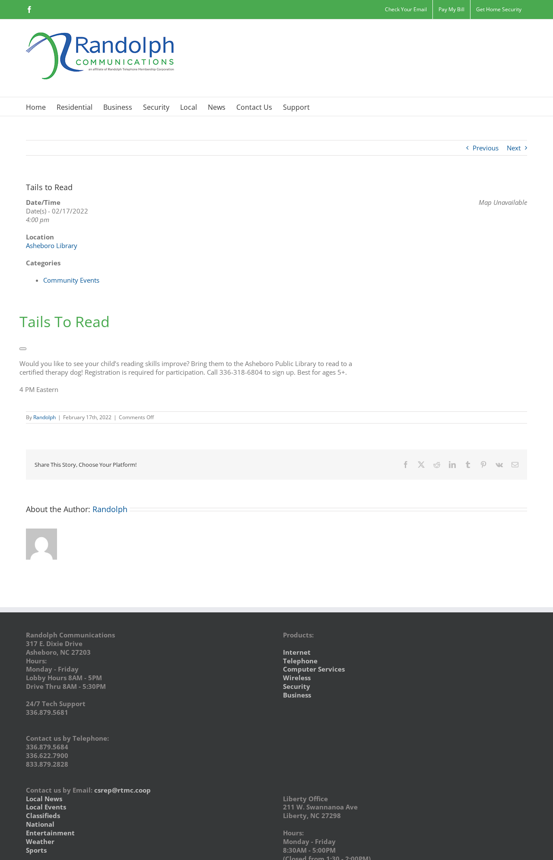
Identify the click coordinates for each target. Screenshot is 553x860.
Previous (486, 147)
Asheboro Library (51, 245)
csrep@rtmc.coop (122, 790)
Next (514, 147)
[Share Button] (22, 348)
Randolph (44, 417)
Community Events (71, 280)
